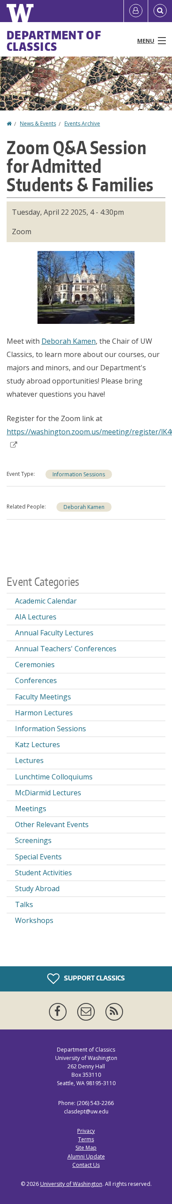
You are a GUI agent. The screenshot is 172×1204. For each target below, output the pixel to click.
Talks (24, 904)
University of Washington (71, 1184)
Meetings (30, 808)
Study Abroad (37, 888)
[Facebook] (59, 1012)
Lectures (29, 760)
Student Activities (43, 872)
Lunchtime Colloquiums (54, 777)
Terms (86, 1139)
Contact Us (86, 1165)
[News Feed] (114, 1012)
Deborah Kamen (68, 341)
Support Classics (94, 977)
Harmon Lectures (44, 713)
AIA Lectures (35, 617)
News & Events (38, 123)
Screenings (33, 840)
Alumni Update (86, 1156)
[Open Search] (160, 11)
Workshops (34, 920)
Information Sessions (78, 474)
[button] (86, 287)
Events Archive (82, 123)
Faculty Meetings (43, 697)
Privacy (86, 1131)
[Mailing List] (87, 1012)
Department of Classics (54, 40)
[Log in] (136, 11)
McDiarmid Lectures (48, 793)
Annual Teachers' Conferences (65, 648)
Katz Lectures (37, 744)
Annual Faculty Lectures (54, 633)
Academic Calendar (46, 601)
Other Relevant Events (52, 824)
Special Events (38, 857)
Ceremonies (35, 664)
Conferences (36, 680)
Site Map (86, 1147)
